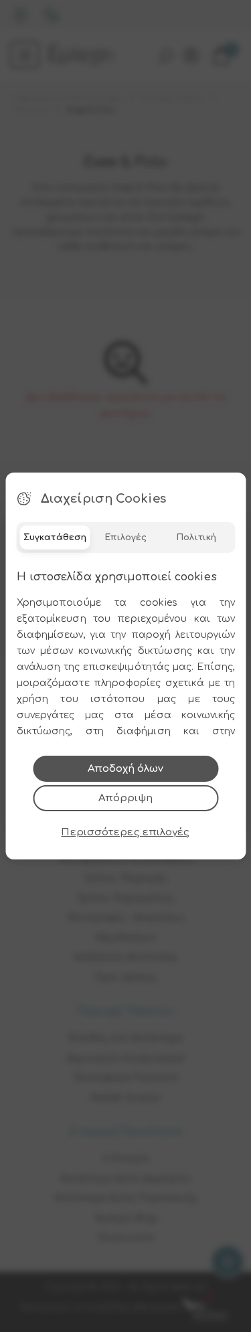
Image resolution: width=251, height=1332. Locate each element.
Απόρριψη (125, 798)
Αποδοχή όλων (125, 768)
